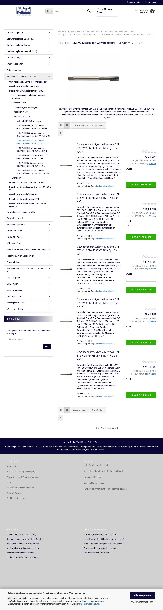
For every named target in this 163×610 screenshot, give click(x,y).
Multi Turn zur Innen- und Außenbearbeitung (26, 249)
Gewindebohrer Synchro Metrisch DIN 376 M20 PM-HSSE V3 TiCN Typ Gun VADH (98, 355)
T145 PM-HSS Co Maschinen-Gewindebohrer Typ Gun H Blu (29, 157)
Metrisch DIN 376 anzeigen (28, 121)
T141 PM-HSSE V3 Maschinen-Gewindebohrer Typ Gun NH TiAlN (31, 149)
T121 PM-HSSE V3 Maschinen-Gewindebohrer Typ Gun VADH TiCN (32, 142)
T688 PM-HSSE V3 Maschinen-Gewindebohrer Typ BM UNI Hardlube (33, 172)
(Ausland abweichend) (104, 186)
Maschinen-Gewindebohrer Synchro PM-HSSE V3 (30, 188)
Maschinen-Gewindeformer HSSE (24, 194)
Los (47, 347)
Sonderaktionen (14, 262)
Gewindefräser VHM (16, 224)
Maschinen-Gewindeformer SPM (24, 199)
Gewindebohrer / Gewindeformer (21, 76)
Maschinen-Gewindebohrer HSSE (24, 86)
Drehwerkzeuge (14, 57)
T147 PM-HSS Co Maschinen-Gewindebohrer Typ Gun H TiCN (30, 164)
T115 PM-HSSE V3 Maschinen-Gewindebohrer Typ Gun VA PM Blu (32, 127)
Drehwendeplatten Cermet (18, 45)
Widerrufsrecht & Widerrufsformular (23, 477)
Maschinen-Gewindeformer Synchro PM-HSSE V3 (27, 205)
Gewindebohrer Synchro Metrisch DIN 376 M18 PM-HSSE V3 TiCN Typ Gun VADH (98, 303)
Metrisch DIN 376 (22, 116)
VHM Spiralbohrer (15, 296)
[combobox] (80, 125)
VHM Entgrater (13, 278)
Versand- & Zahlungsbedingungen (22, 471)
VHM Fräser (12, 284)
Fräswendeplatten (15, 64)
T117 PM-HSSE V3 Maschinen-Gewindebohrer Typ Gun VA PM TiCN (33, 134)
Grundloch (16, 178)
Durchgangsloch (19, 103)
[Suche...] (89, 11)
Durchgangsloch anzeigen (25, 107)
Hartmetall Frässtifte (16, 231)
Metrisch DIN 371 (22, 112)
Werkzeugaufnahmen (16, 309)
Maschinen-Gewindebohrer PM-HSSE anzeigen (28, 97)
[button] (61, 125)
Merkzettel (151, 2)
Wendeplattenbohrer (16, 303)
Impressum (12, 466)
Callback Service (14, 493)
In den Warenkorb (141, 184)
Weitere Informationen (142, 602)
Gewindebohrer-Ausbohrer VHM (21, 212)
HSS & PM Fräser (14, 237)
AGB (9, 482)
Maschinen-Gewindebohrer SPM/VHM (26, 182)
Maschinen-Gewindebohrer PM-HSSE (26, 91)
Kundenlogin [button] (134, 2)
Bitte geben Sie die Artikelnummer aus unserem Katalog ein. (28, 332)
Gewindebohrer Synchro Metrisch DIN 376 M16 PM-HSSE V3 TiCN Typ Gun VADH (98, 250)
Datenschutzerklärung (89, 604)
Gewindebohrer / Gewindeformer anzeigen (28, 82)
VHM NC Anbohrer (15, 290)
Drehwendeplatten (15, 32)
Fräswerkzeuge (14, 70)
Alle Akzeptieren (142, 595)
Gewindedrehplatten (16, 218)
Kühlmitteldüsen (14, 243)
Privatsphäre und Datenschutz (20, 488)
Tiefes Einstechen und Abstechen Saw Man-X (27, 270)
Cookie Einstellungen (16, 498)
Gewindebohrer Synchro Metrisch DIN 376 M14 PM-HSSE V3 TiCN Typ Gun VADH (98, 198)
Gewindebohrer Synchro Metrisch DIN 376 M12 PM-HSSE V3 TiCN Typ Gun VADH (98, 148)
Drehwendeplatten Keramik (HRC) (22, 51)
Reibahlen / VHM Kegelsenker (20, 256)
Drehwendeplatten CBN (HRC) (20, 39)
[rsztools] (24, 11)
